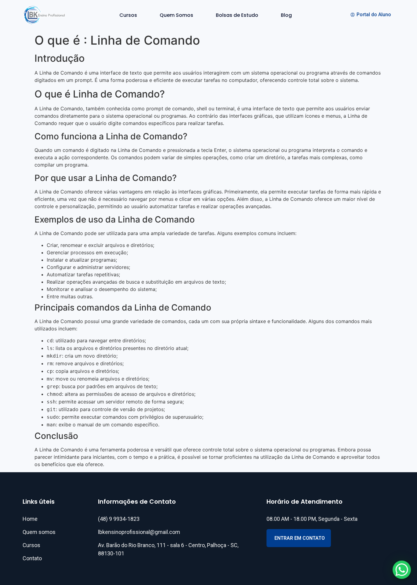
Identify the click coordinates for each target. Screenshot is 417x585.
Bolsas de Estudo (237, 15)
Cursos (128, 15)
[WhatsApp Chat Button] (402, 570)
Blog (286, 15)
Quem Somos (176, 15)
